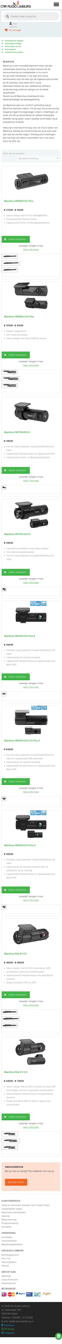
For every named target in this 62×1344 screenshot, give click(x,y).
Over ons (6, 1258)
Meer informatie (31, 249)
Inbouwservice (9, 1283)
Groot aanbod (10, 49)
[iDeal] (5, 1294)
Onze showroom (10, 1279)
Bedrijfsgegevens (10, 1255)
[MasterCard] (12, 1294)
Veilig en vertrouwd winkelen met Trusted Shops (26, 1205)
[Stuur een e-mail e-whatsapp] (34, 1336)
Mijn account (13, 25)
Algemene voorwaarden (14, 1212)
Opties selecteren (17, 239)
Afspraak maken (16, 1182)
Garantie (6, 1216)
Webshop (6, 1276)
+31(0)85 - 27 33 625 (22, 1317)
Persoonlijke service (13, 46)
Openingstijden (9, 1262)
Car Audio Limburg (19, 1306)
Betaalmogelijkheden (12, 1244)
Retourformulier (9, 1219)
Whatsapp (9, 1329)
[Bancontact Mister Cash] (38, 1294)
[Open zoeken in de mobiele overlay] (31, 16)
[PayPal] (21, 1293)
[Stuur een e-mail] (43, 1336)
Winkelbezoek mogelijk (14, 41)
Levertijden (7, 1237)
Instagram (9, 1333)
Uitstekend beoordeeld (14, 52)
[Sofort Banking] (47, 1293)
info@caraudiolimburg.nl (21, 1321)
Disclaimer (7, 1227)
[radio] (10, 256)
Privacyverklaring (10, 1223)
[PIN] (30, 1294)
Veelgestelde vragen (12, 1209)
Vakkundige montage (13, 43)
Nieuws (5, 1265)
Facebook (8, 1325)
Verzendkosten (9, 1241)
